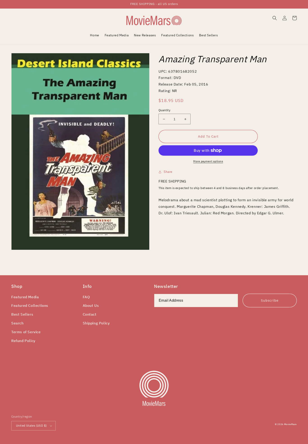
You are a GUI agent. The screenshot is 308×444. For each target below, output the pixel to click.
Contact (90, 314)
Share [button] (168, 172)
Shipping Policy (96, 323)
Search (17, 323)
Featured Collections (29, 305)
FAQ (86, 297)
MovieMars (290, 424)
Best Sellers (22, 314)
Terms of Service (26, 332)
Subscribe (269, 300)
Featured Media (25, 297)
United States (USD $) (31, 426)
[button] (275, 18)
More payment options (208, 161)
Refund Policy (23, 340)
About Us (91, 305)
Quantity (164, 110)
